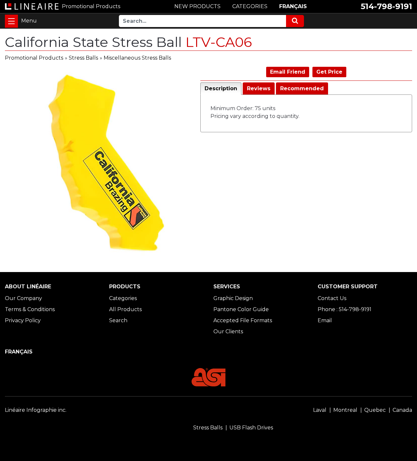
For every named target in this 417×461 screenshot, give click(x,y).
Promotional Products (34, 58)
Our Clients (228, 331)
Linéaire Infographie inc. (35, 410)
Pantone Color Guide (241, 309)
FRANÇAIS (293, 6)
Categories (123, 298)
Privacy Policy (23, 320)
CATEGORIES (249, 6)
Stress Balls (83, 58)
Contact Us (332, 298)
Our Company (23, 298)
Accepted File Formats (242, 320)
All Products (125, 309)
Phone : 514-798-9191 (344, 309)
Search (118, 320)
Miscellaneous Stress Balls (137, 58)
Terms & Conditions (30, 309)
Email (325, 320)
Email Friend (287, 72)
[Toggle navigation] (11, 21)
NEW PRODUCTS (197, 6)
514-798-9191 (386, 6)
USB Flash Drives (251, 428)
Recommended (302, 88)
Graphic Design (233, 298)
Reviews (258, 88)
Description (221, 88)
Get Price (329, 72)
